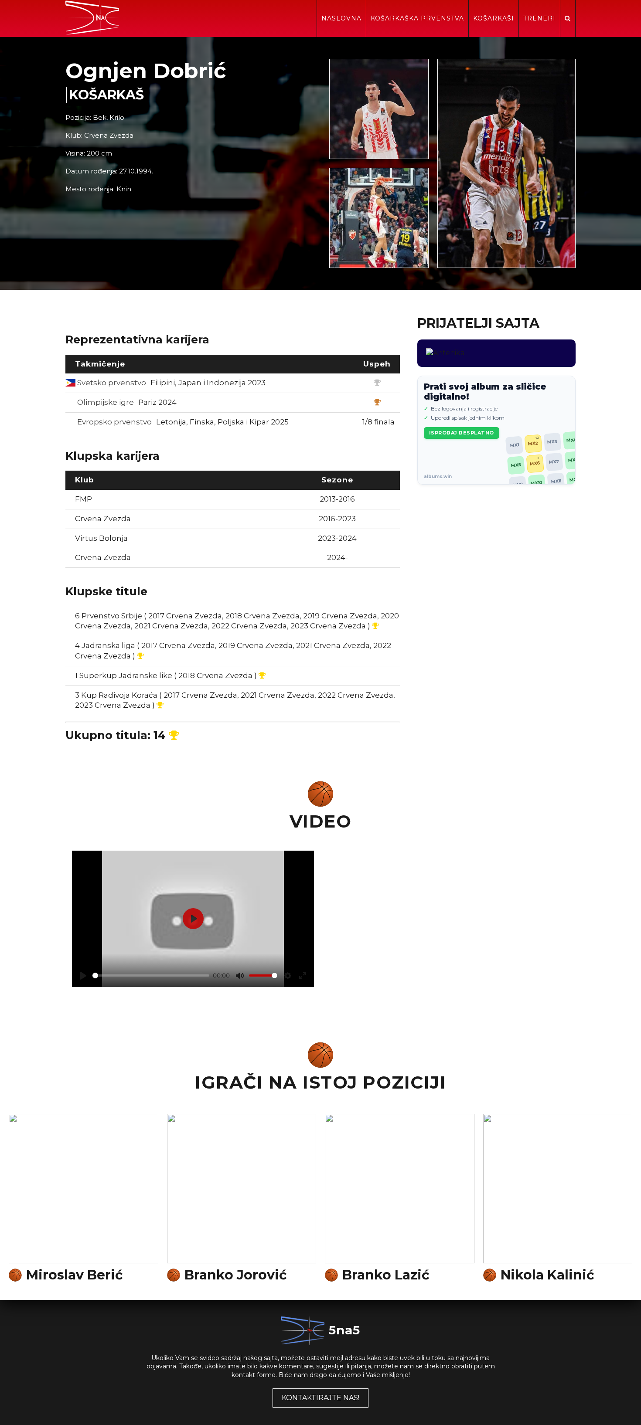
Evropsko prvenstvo (182, 421)
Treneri (539, 18)
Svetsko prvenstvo (170, 382)
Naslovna (341, 18)
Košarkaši (493, 18)
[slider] (150, 975)
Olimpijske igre (126, 402)
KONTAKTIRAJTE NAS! (320, 1398)
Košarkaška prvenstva (417, 18)
